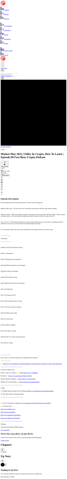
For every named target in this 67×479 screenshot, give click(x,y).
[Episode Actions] (2, 168)
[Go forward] (3, 66)
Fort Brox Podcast (6, 146)
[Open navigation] (2, 78)
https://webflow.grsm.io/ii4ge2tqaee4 (29, 382)
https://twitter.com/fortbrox (8, 412)
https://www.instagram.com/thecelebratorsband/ (40, 391)
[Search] (2, 70)
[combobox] (9, 74)
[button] (33, 8)
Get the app (4, 68)
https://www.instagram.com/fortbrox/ (11, 415)
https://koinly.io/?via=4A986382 (29, 373)
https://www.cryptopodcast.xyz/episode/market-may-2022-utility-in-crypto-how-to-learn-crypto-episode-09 (32, 364)
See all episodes (5, 430)
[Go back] (3, 62)
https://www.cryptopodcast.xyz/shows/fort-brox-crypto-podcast (33, 403)
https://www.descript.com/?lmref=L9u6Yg (20, 376)
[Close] (2, 449)
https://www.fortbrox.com (8, 409)
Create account (5, 76)
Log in (11, 76)
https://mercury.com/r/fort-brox (26, 379)
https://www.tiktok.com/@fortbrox (10, 418)
